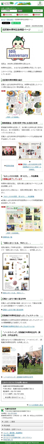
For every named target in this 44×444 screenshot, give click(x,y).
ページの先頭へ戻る (36, 405)
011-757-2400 (12, 413)
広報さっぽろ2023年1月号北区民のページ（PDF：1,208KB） (32, 166)
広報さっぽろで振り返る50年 (13, 310)
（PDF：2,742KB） (13, 117)
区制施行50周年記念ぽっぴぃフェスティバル (19, 326)
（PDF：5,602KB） (13, 233)
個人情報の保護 (8, 435)
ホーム (3, 19)
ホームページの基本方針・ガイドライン (17, 437)
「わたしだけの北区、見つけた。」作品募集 (18, 196)
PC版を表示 (38, 10)
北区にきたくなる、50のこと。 (14, 293)
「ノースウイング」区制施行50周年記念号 (18, 377)
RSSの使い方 (8, 440)
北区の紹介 (10, 19)
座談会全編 (10, 166)
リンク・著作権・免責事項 (12, 433)
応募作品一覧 (7, 237)
